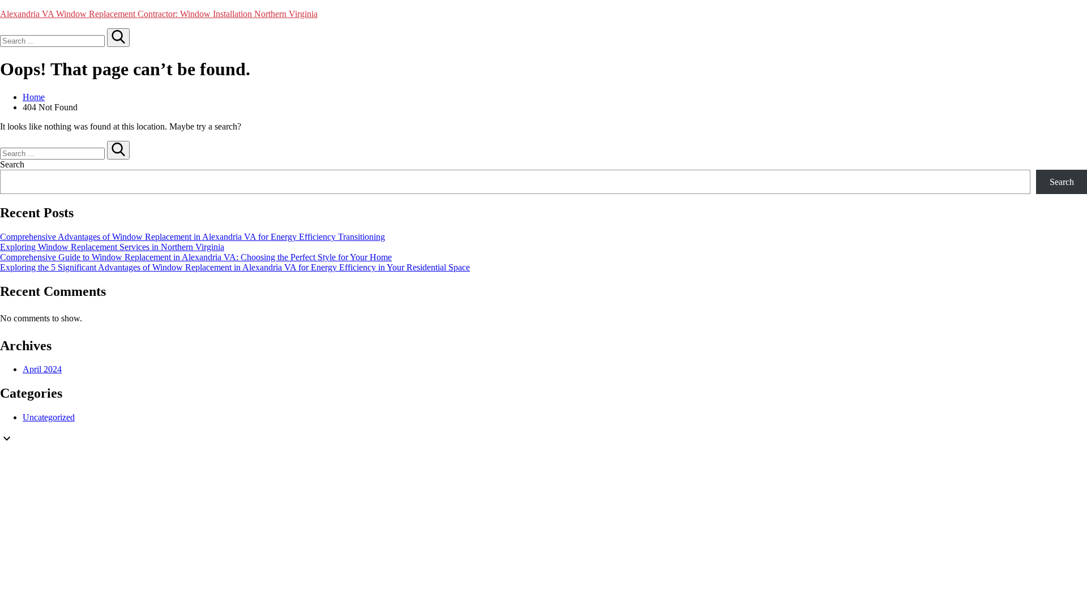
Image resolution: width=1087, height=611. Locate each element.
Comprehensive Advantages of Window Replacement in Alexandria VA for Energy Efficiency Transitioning (192, 237)
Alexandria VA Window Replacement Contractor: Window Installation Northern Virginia (159, 14)
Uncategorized (49, 417)
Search (12, 164)
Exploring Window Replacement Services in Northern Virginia (112, 247)
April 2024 (42, 369)
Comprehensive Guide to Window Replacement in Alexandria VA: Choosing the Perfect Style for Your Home (196, 257)
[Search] (118, 37)
